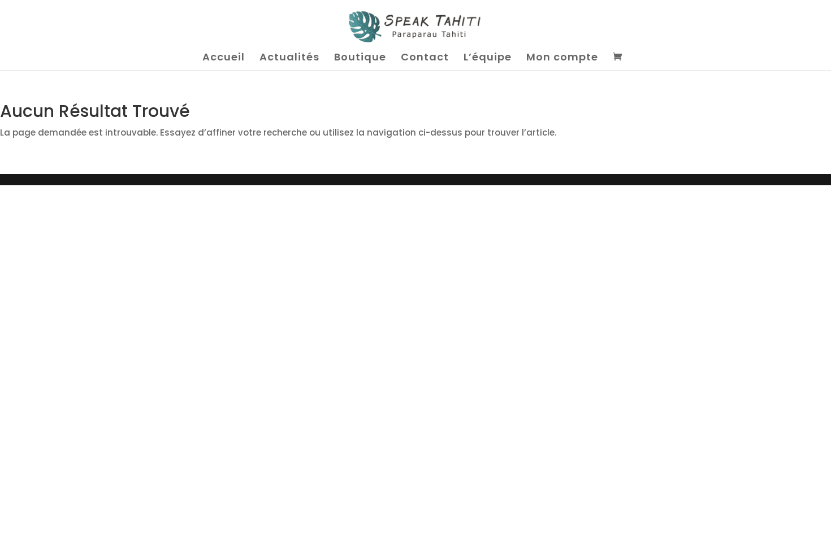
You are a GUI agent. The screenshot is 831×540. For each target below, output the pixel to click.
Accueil (223, 58)
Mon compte (562, 58)
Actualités (289, 58)
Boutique (360, 58)
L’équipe (488, 58)
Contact (425, 58)
